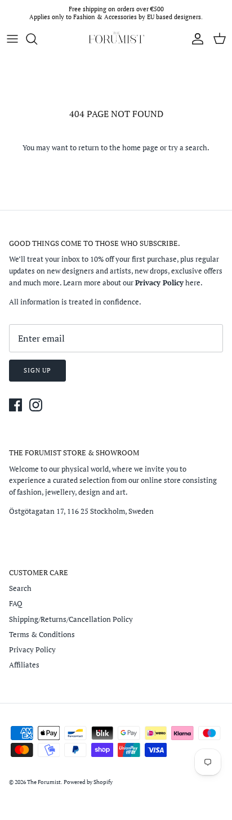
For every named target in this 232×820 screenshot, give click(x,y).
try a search (187, 147)
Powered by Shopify (88, 782)
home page (140, 147)
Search (20, 588)
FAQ (16, 603)
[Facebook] (15, 404)
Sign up (37, 370)
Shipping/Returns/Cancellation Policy (71, 619)
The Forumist (44, 782)
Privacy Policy (32, 649)
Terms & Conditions (42, 634)
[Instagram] (35, 404)
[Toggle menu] (12, 38)
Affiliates (24, 665)
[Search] (37, 38)
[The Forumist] (116, 39)
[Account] (194, 38)
